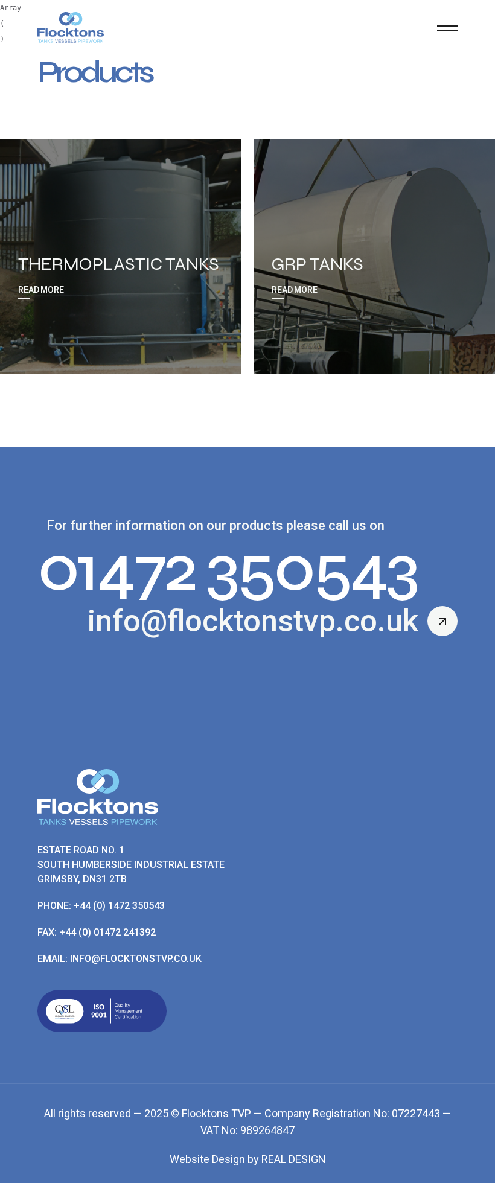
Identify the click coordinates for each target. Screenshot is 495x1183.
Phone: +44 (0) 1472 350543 (101, 905)
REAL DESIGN (293, 1159)
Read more (41, 290)
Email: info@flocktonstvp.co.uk (119, 959)
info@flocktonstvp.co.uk (253, 621)
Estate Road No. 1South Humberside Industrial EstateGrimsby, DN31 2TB (131, 864)
